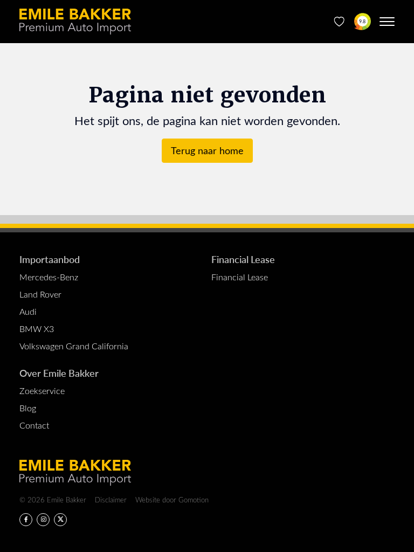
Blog (27, 407)
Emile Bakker (75, 21)
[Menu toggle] (387, 21)
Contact (34, 425)
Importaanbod (49, 259)
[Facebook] (25, 519)
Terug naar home (207, 150)
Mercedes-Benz (48, 276)
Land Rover (40, 294)
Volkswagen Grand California (73, 345)
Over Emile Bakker (59, 373)
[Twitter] (60, 519)
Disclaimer (111, 499)
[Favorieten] (339, 21)
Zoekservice (42, 390)
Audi (28, 311)
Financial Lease (243, 259)
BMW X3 (36, 328)
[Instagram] (43, 519)
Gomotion (193, 499)
